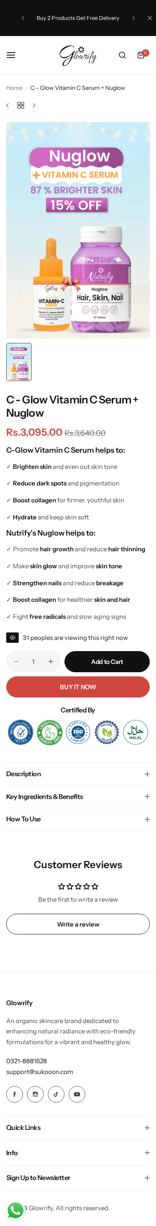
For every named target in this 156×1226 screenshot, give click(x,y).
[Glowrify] (78, 55)
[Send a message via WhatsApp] (15, 1210)
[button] (23, 18)
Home (14, 88)
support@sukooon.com (39, 1072)
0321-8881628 (26, 1061)
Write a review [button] (78, 924)
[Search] (122, 55)
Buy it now (78, 687)
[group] (78, 230)
